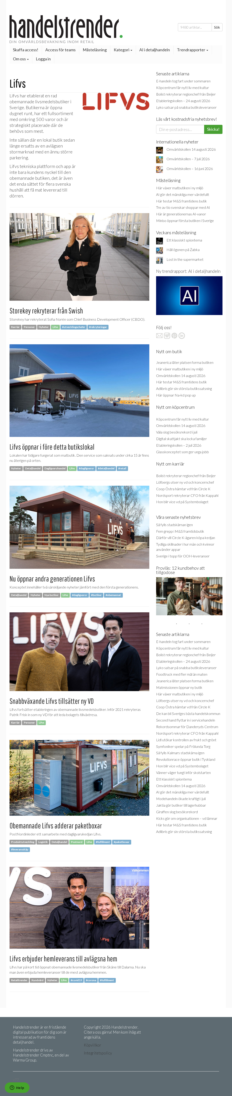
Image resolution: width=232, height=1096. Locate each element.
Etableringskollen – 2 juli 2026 (178, 445)
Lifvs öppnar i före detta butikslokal (52, 446)
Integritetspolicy (98, 1053)
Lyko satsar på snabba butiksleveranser (186, 107)
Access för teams (60, 49)
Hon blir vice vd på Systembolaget (182, 502)
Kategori (122, 49)
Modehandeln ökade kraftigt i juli (181, 798)
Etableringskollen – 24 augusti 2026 (183, 101)
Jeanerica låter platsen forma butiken (184, 362)
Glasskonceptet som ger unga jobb (182, 452)
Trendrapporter (191, 49)
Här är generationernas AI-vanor (181, 214)
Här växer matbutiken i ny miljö (179, 188)
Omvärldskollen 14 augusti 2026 (191, 149)
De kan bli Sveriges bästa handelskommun (188, 713)
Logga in (43, 58)
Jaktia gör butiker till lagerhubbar (181, 805)
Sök (217, 27)
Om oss (20, 58)
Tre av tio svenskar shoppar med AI (183, 207)
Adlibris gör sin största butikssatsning (184, 388)
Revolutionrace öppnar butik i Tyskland (185, 759)
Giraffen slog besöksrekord (177, 812)
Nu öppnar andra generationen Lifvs (52, 578)
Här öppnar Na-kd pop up (176, 395)
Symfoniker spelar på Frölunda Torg (183, 746)
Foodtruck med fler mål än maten (181, 674)
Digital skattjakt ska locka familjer (181, 438)
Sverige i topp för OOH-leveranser (183, 556)
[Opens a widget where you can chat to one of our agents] (17, 1088)
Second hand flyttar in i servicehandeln (185, 720)
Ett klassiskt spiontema (184, 240)
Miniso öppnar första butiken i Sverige (185, 220)
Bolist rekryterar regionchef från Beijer (186, 94)
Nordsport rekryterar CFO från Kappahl (187, 495)
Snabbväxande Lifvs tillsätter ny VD (52, 701)
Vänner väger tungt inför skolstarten (183, 772)
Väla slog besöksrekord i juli (176, 432)
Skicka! (213, 129)
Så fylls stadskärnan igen (174, 524)
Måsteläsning (95, 49)
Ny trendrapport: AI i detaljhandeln (188, 271)
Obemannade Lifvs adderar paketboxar (56, 825)
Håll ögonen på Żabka (183, 249)
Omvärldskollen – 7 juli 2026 (188, 159)
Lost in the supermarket (185, 259)
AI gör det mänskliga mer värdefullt (182, 194)
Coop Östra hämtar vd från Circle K (183, 489)
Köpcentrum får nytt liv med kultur (182, 87)
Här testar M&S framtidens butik (181, 201)
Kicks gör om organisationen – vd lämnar (186, 818)
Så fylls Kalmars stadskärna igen (180, 753)
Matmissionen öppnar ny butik (179, 687)
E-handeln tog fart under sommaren (183, 81)
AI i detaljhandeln (154, 49)
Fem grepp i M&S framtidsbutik (180, 531)
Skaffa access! (25, 49)
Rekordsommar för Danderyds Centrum (187, 726)
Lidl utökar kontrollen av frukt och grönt (186, 740)
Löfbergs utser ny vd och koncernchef (185, 482)
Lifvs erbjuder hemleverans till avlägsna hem (63, 958)
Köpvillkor (92, 1045)
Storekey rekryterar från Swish (46, 310)
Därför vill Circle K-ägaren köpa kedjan (185, 537)
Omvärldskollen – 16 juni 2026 (190, 168)
